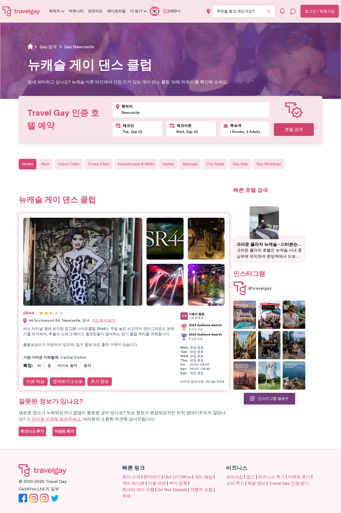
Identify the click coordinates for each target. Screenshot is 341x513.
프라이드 (95, 11)
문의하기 (61, 381)
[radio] (41, 313)
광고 (250, 477)
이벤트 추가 (299, 477)
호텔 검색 (294, 129)
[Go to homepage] (21, 11)
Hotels (27, 164)
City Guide (215, 164)
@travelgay (260, 288)
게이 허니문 (133, 483)
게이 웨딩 (203, 477)
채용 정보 (256, 483)
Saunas (168, 164)
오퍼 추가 (235, 483)
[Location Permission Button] (208, 11)
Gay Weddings (269, 164)
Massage (190, 164)
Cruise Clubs (98, 164)
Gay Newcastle (79, 47)
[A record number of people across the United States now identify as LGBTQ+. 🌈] (269, 315)
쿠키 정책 (178, 483)
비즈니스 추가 (271, 477)
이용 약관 (157, 483)
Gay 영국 (48, 47)
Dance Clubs (68, 164)
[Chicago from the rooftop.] (294, 345)
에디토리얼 (116, 11)
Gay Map (240, 164)
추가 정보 (100, 381)
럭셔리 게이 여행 (138, 490)
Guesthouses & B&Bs (136, 164)
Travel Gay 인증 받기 (289, 483)
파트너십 (234, 477)
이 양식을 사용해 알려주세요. (54, 419)
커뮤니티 (76, 11)
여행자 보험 (201, 490)
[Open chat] (293, 11)
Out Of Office (177, 477)
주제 (126, 496)
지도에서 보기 (103, 320)
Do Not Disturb (172, 490)
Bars (45, 164)
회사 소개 (131, 477)
